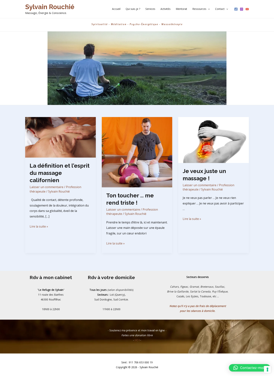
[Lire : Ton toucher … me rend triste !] (137, 152)
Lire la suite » (39, 226)
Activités (165, 9)
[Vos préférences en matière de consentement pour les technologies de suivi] (267, 369)
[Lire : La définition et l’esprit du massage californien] (60, 137)
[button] (208, 9)
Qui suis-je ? (133, 9)
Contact (220, 9)
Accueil (116, 9)
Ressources (199, 9)
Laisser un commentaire (46, 187)
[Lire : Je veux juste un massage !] (213, 139)
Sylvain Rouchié (49, 7)
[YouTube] (247, 9)
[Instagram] (241, 9)
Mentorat (181, 9)
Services (150, 9)
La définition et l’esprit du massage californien (59, 172)
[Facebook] (236, 9)
